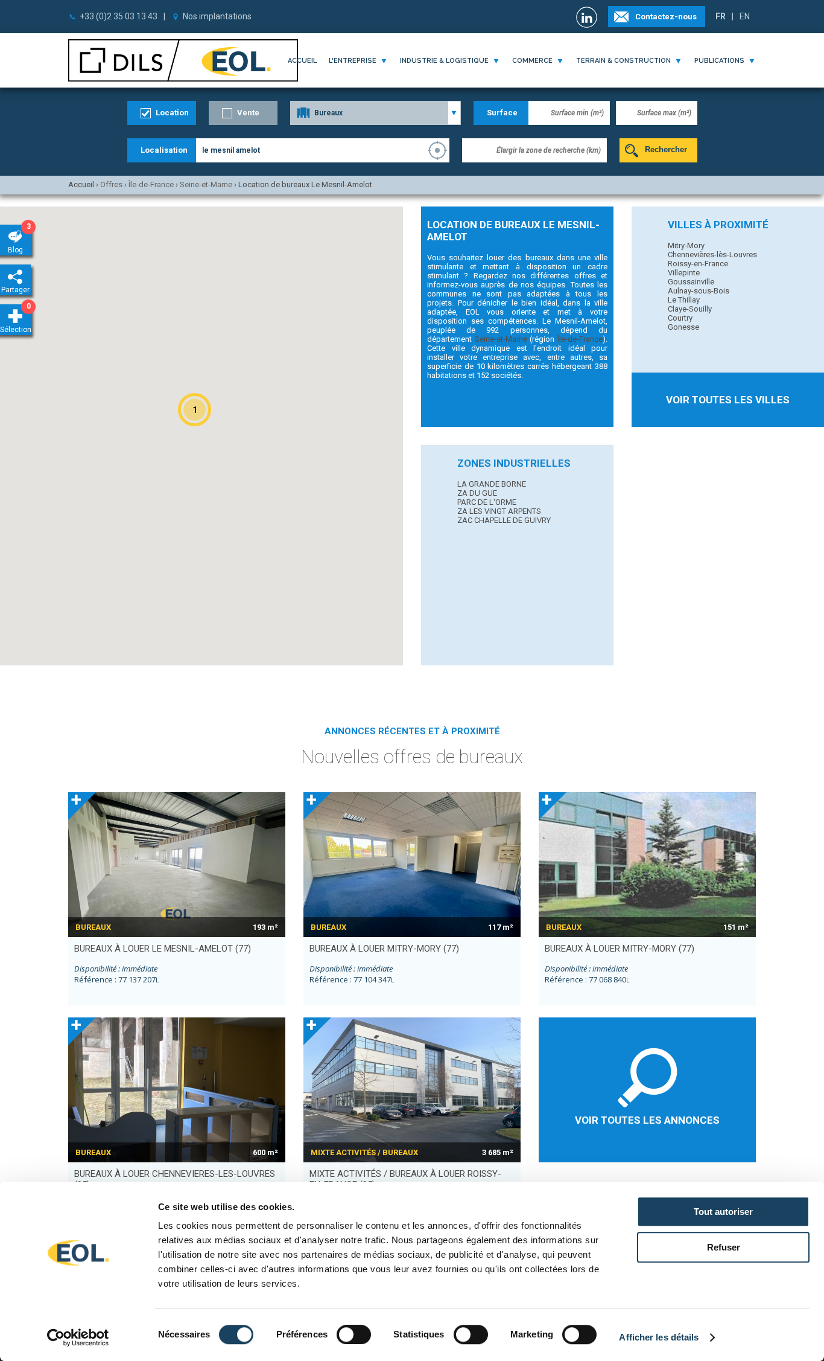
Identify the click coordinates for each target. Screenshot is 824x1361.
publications (719, 61)
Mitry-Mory (686, 245)
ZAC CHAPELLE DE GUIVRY (504, 520)
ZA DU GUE (477, 493)
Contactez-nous (666, 16)
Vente (248, 112)
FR (720, 16)
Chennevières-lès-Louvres (712, 254)
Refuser (723, 1247)
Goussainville (691, 281)
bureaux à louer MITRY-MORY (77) (384, 948)
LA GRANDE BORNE (491, 483)
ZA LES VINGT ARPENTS (499, 511)
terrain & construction (623, 61)
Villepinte (684, 272)
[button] (194, 409)
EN (745, 16)
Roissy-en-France (698, 263)
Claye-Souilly (690, 308)
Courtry (680, 317)
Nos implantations (217, 16)
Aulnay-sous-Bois (698, 290)
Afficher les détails (659, 1337)
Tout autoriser (723, 1211)
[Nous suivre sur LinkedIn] (588, 17)
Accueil (302, 61)
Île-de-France (580, 339)
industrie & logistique (444, 61)
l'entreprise (352, 61)
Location (172, 112)
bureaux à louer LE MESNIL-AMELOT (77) (162, 948)
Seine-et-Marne (501, 339)
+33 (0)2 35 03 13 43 (118, 16)
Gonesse (683, 326)
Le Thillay (684, 299)
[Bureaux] (375, 113)
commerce (532, 61)
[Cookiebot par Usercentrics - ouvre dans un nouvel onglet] (78, 1337)
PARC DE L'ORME (486, 502)
